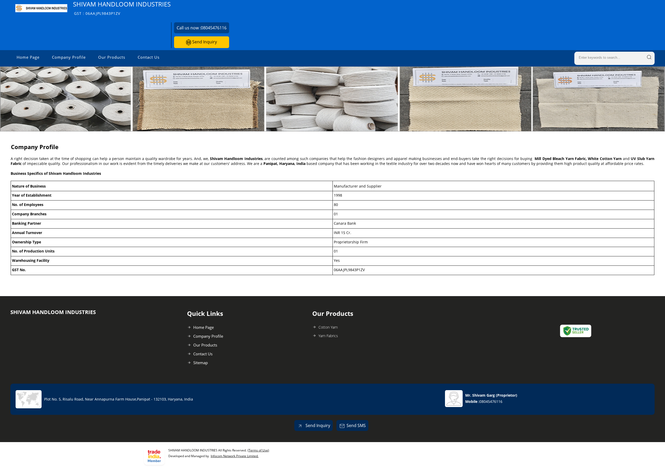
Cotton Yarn (328, 327)
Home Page (28, 57)
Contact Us (148, 57)
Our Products (111, 57)
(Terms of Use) (258, 450)
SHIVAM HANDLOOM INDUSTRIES (122, 8)
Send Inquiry (204, 42)
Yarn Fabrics (328, 335)
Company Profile (69, 57)
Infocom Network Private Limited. (234, 456)
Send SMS (356, 425)
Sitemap (200, 362)
